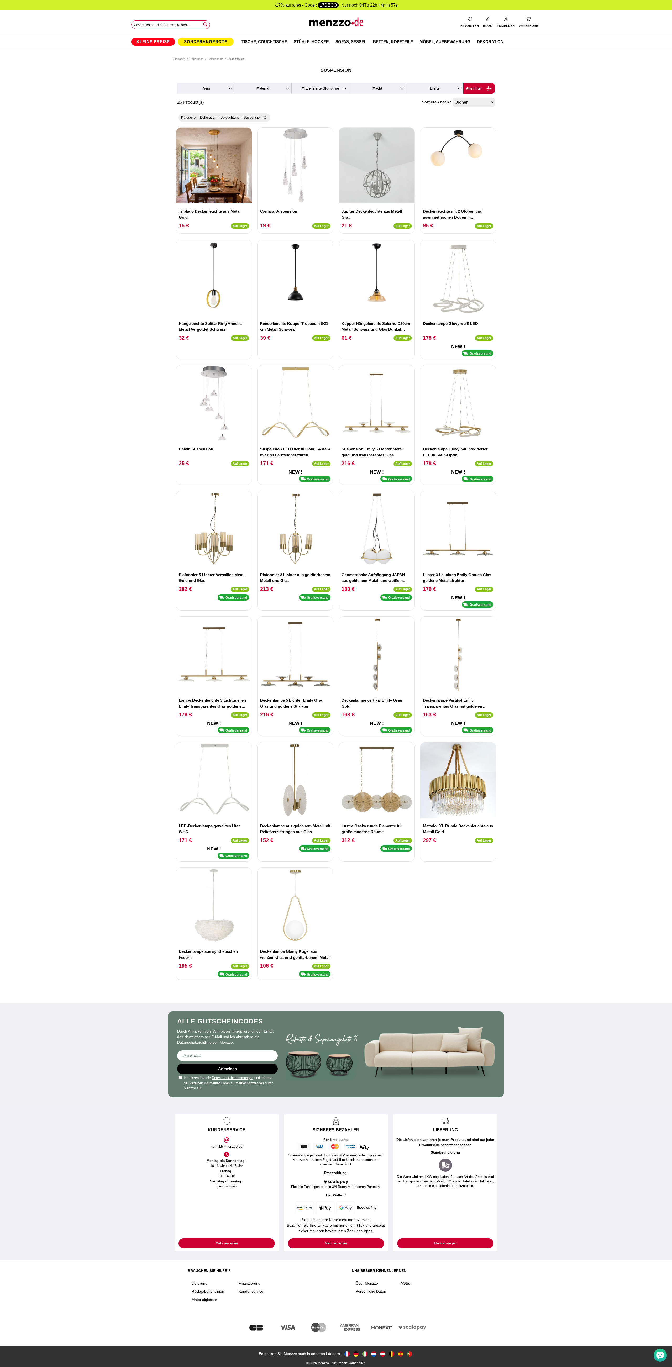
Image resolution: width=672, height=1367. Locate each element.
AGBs (405, 1283)
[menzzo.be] (392, 1354)
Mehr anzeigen (227, 1243)
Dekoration (196, 58)
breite (434, 88)
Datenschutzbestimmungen (232, 1078)
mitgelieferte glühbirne (320, 88)
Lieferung (199, 1283)
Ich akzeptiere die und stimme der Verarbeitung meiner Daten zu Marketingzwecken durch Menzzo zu (228, 1083)
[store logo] (336, 24)
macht (377, 88)
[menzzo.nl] (374, 1354)
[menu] (336, 41)
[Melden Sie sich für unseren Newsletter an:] (227, 1056)
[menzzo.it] (365, 1354)
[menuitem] (153, 42)
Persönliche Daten (371, 1291)
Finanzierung (249, 1283)
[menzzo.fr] (347, 1354)
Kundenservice (251, 1291)
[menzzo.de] (356, 1354)
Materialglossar (204, 1299)
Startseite (179, 58)
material (262, 88)
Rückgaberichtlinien (208, 1291)
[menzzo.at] (383, 1354)
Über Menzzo (367, 1283)
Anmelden (227, 1068)
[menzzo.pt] (409, 1354)
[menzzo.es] (401, 1354)
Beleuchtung (215, 58)
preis (206, 88)
